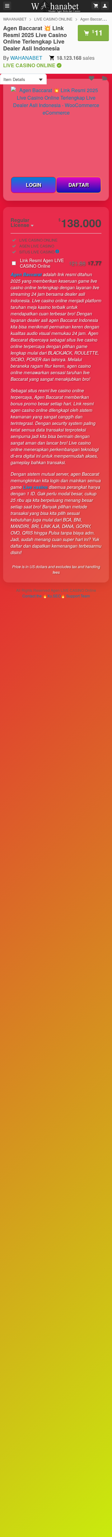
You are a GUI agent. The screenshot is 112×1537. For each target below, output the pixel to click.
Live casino (35, 487)
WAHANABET (14, 18)
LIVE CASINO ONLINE (53, 18)
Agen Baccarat (26, 274)
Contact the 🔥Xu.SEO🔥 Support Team (56, 595)
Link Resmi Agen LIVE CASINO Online (60, 263)
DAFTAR (78, 184)
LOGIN (33, 184)
